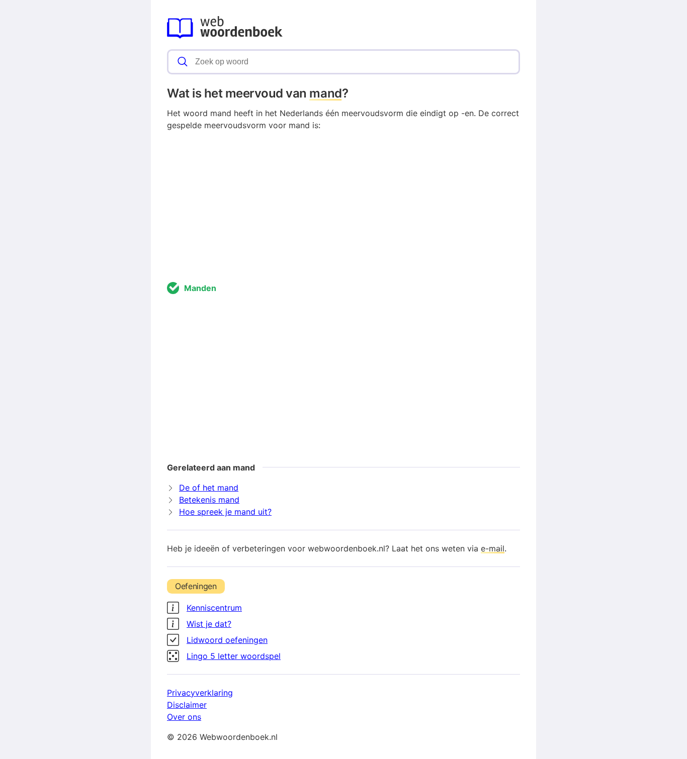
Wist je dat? (209, 624)
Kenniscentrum (214, 608)
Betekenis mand (209, 500)
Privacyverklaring (200, 693)
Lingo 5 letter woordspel (234, 656)
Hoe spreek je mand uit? (225, 512)
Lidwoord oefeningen (227, 640)
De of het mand (208, 488)
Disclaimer (187, 705)
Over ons (184, 717)
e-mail (492, 548)
